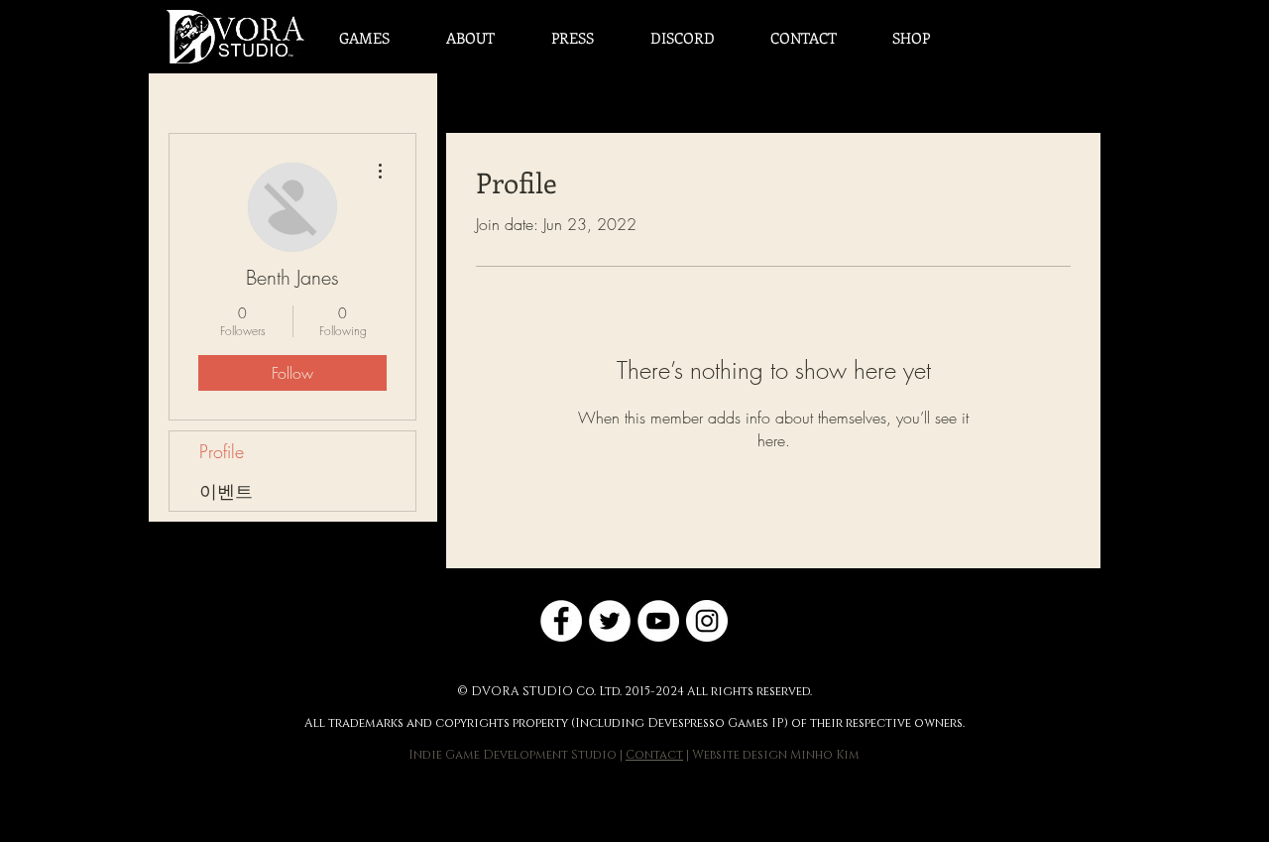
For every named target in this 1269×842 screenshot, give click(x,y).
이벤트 (226, 491)
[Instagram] (707, 621)
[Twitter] (610, 621)
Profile (221, 451)
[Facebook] (561, 621)
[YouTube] (658, 621)
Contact (654, 755)
